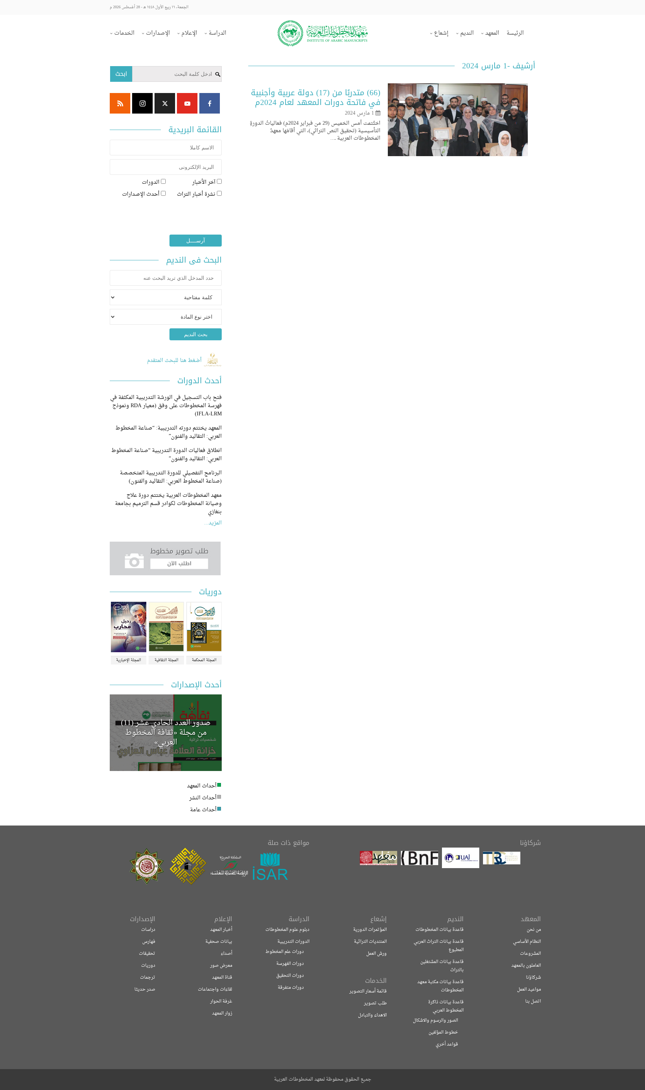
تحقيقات (147, 954)
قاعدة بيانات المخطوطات (439, 930)
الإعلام (189, 33)
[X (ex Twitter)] (165, 103)
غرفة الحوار (221, 1001)
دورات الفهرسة (290, 964)
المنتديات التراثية (370, 942)
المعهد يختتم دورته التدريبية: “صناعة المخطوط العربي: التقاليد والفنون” (168, 432)
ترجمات (147, 977)
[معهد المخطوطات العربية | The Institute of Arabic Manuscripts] (322, 33)
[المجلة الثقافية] (166, 628)
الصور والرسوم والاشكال (435, 1020)
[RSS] (120, 103)
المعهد (492, 33)
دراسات (148, 930)
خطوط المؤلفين (443, 1032)
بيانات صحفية (218, 942)
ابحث (121, 74)
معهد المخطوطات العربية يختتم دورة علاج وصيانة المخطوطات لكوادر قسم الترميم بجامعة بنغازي (168, 503)
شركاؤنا (533, 977)
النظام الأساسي (527, 942)
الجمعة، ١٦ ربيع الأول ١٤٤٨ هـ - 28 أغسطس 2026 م (149, 7)
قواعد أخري (447, 1044)
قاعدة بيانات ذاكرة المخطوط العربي (446, 1006)
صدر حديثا (144, 989)
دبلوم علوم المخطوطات (287, 930)
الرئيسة (515, 33)
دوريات (148, 966)
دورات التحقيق (290, 976)
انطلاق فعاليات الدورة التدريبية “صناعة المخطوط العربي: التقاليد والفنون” (166, 455)
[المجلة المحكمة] (204, 628)
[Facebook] (209, 103)
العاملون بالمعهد (526, 966)
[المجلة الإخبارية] (128, 628)
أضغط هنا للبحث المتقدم (175, 361)
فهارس (148, 942)
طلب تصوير (375, 1003)
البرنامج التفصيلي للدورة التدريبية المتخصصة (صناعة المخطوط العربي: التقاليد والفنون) (171, 477)
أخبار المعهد (221, 930)
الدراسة (217, 33)
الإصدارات (158, 33)
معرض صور (221, 966)
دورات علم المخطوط (284, 952)
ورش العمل (376, 954)
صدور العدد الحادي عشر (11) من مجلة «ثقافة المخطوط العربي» (166, 732)
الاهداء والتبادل (372, 1015)
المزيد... (213, 523)
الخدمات (124, 33)
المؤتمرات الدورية (370, 930)
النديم (467, 33)
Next (121, 866)
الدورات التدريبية (293, 942)
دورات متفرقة (291, 988)
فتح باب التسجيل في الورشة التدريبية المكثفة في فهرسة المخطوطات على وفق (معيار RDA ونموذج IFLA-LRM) (166, 406)
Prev (296, 866)
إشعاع (441, 33)
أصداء (226, 954)
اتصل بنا (533, 1001)
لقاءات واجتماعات (215, 989)
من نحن (534, 930)
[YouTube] (187, 103)
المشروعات (530, 954)
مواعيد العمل (529, 989)
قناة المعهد (222, 977)
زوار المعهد (222, 1013)
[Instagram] (142, 103)
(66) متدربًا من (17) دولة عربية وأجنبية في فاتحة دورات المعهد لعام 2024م (315, 97)
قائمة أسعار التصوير (368, 991)
